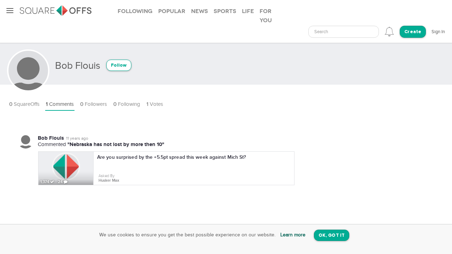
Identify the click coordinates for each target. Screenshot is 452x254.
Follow (119, 65)
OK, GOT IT (332, 235)
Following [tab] (135, 11)
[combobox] (343, 32)
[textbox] (344, 32)
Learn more (292, 235)
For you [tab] (266, 16)
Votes (155, 104)
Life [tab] (248, 11)
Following (126, 104)
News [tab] (199, 11)
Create (412, 32)
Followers (93, 104)
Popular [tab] (171, 11)
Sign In (438, 32)
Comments (60, 104)
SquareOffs (24, 104)
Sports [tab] (225, 11)
